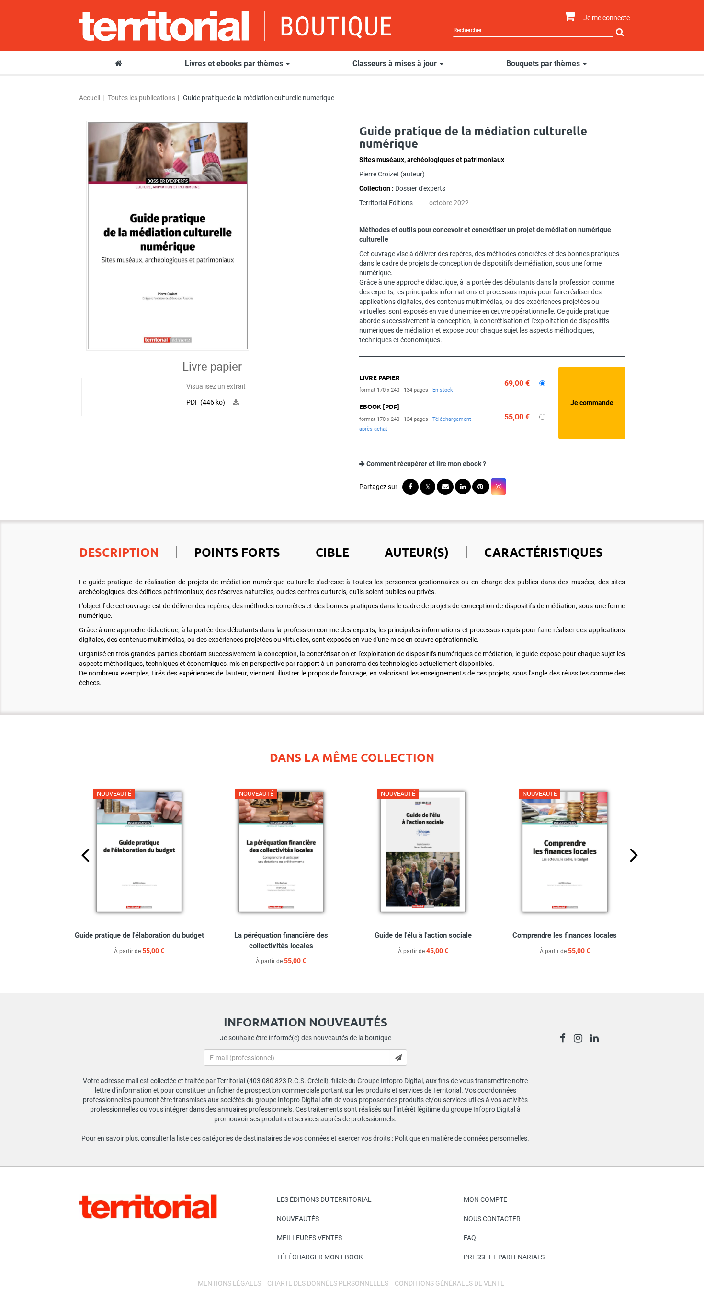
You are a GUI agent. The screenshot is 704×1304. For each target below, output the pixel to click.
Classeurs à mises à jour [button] (395, 63)
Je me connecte (606, 18)
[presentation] (77, 870)
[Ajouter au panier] (591, 403)
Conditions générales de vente (449, 1283)
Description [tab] (119, 551)
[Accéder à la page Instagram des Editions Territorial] (581, 1039)
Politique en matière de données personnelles (461, 1138)
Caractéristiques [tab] (543, 551)
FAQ (470, 1238)
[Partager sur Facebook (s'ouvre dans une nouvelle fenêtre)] (410, 487)
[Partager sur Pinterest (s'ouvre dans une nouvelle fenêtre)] (480, 486)
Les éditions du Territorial (324, 1199)
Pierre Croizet (379, 174)
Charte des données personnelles (327, 1283)
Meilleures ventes (309, 1238)
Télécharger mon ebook (320, 1257)
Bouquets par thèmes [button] (544, 63)
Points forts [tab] (237, 551)
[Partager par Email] (445, 487)
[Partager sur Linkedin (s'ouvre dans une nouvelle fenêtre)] (463, 486)
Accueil (89, 98)
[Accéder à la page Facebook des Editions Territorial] (565, 1039)
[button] (167, 236)
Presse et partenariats (504, 1257)
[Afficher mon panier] (567, 17)
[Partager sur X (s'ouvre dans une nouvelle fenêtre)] (427, 487)
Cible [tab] (332, 551)
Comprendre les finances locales (564, 935)
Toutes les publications (141, 98)
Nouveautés (298, 1218)
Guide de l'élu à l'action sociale (423, 935)
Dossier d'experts (420, 188)
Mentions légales (229, 1283)
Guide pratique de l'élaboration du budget (139, 935)
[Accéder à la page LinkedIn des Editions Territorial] (597, 1039)
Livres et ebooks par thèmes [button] (235, 63)
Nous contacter (492, 1218)
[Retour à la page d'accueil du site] (235, 26)
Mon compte (485, 1199)
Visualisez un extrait (216, 386)
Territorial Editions (386, 203)
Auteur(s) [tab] (417, 551)
